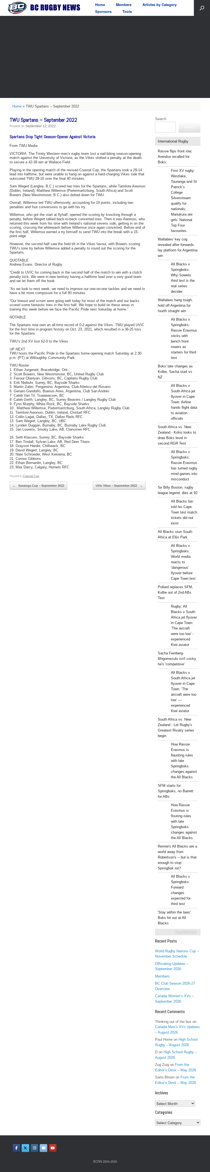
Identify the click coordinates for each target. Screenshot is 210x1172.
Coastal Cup (31, 476)
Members (124, 4)
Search (160, 119)
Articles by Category (159, 4)
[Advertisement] (105, 57)
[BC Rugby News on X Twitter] (25, 1148)
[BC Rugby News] (45, 8)
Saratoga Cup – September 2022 (38, 485)
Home (100, 4)
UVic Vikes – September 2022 (119, 485)
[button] (202, 8)
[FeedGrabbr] (177, 932)
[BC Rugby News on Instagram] (34, 1148)
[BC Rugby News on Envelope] (43, 1148)
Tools (127, 11)
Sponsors (103, 11)
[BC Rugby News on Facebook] (16, 1148)
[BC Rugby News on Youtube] (53, 1148)
